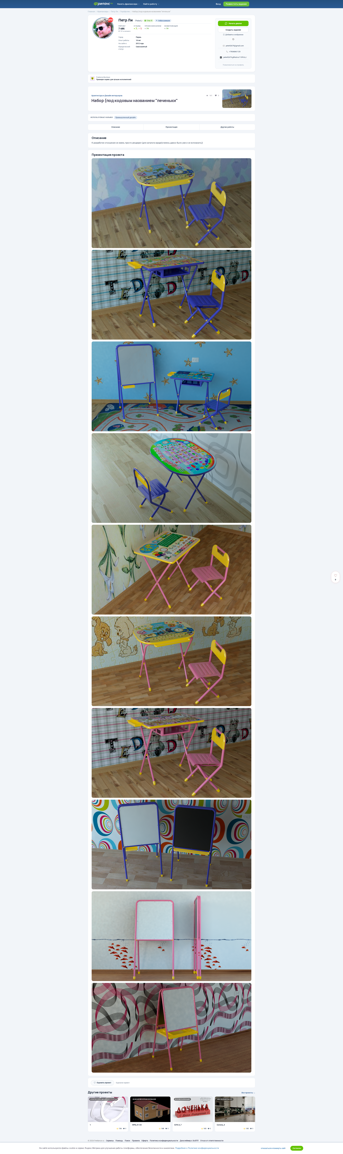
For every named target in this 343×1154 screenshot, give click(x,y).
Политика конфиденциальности (164, 1141)
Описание (115, 127)
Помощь (119, 1141)
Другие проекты (100, 1092)
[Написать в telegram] (233, 39)
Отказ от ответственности (211, 1141)
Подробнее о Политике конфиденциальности (197, 1148)
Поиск (127, 1141)
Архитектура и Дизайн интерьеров (106, 96)
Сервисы (110, 1141)
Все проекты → (248, 1093)
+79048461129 (234, 52)
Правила (136, 1141)
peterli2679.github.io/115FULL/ (235, 57)
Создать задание (233, 30)
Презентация (171, 127)
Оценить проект (102, 1082)
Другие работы (227, 127)
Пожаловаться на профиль (233, 65)
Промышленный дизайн (125, 117)
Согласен (297, 1148)
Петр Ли (125, 20)
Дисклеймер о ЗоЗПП (189, 1141)
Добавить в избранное (234, 35)
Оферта (144, 1141)
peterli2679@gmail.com (235, 46)
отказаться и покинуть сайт (273, 1148)
